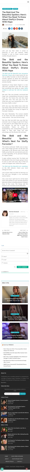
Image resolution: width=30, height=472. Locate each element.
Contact (19, 461)
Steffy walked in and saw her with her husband (15, 89)
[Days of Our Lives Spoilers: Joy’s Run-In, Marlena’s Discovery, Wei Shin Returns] (4, 429)
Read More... (4, 382)
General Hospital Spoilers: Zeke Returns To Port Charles (15, 336)
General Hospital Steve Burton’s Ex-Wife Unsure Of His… (15, 299)
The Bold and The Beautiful (8, 8)
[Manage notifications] (27, 469)
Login (2, 245)
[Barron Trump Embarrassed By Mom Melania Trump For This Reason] (4, 414)
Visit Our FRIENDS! (8, 345)
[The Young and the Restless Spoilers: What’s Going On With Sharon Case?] (4, 448)
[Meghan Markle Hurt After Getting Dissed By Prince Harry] (4, 435)
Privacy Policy (10, 461)
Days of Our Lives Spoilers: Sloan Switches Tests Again (15, 318)
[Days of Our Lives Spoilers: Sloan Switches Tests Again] (15, 312)
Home (6, 456)
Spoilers (15, 8)
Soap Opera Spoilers (17, 456)
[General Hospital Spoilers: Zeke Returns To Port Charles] (15, 331)
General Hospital (15, 295)
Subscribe (22, 393)
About (7, 458)
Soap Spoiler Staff (17, 458)
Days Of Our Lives (15, 314)
